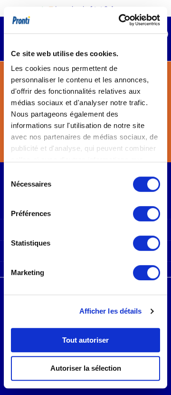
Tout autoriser (85, 340)
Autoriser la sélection (85, 368)
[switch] (146, 213)
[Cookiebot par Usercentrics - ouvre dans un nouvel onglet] (120, 20)
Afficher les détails (110, 311)
